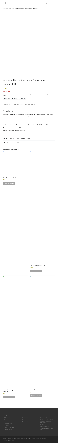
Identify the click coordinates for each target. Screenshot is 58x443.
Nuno (39, 94)
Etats (29, 94)
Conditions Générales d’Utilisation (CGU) (44, 425)
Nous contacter (7, 419)
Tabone (49, 94)
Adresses (7, 425)
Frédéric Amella (11, 440)
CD (9, 94)
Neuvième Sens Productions (13, 438)
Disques (12, 8)
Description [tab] (7, 105)
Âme (27, 94)
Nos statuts (24, 419)
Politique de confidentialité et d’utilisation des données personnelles (46, 421)
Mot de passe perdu (9, 429)
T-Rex (46, 94)
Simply (42, 94)
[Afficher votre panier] (50, 3)
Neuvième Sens (34, 94)
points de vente (22, 130)
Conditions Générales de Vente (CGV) (46, 429)
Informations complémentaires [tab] (25, 105)
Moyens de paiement (9, 427)
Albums (8, 8)
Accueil (4, 8)
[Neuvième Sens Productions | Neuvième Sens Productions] (5, 3)
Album (23, 94)
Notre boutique (7, 417)
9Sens (20, 94)
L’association (25, 417)
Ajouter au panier (9, 397)
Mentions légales (43, 417)
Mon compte (6, 421)
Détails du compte (9, 423)
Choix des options (9, 183)
